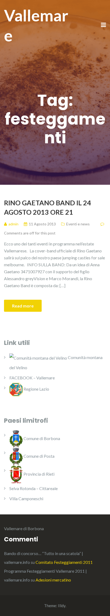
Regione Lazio (36, 388)
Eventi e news (78, 224)
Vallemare (36, 25)
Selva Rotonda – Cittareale (33, 488)
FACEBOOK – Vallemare (32, 377)
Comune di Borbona (41, 438)
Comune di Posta (38, 456)
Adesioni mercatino (53, 579)
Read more (23, 305)
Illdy (61, 605)
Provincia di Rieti (38, 473)
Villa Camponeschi (26, 498)
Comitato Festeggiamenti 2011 (64, 562)
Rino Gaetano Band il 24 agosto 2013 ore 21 (47, 207)
